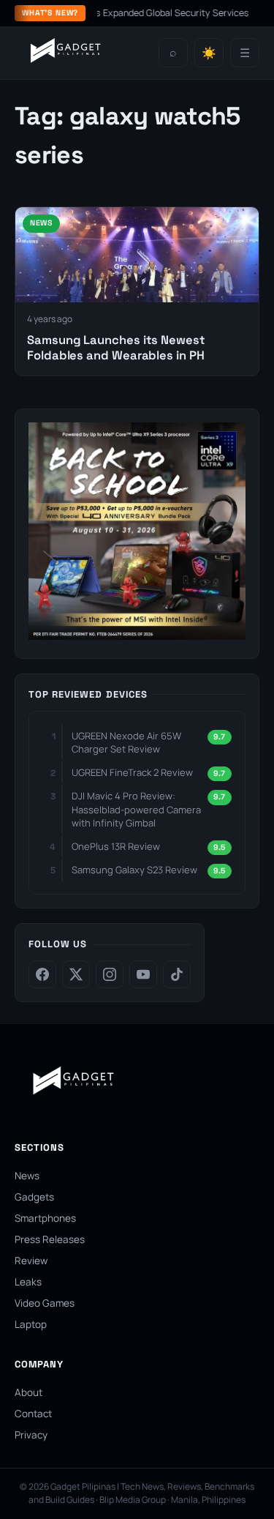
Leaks (28, 1281)
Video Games (45, 1303)
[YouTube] (143, 974)
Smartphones (45, 1218)
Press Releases (50, 1239)
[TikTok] (177, 974)
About (28, 1392)
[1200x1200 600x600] (137, 635)
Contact (33, 1413)
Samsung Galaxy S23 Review (134, 869)
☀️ (209, 53)
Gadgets (34, 1196)
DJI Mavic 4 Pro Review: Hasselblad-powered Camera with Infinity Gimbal (136, 809)
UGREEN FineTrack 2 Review (132, 772)
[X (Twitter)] (76, 974)
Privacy (31, 1434)
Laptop (31, 1324)
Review (31, 1260)
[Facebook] (42, 974)
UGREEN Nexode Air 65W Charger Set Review (126, 742)
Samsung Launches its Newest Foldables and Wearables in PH (116, 347)
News (27, 1175)
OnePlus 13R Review (116, 846)
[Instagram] (109, 974)
